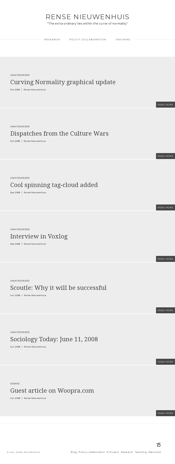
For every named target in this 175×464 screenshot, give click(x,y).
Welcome (155, 452)
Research (52, 39)
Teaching (123, 39)
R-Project (113, 452)
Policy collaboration (88, 39)
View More (87, 82)
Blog (74, 452)
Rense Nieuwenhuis (87, 17)
